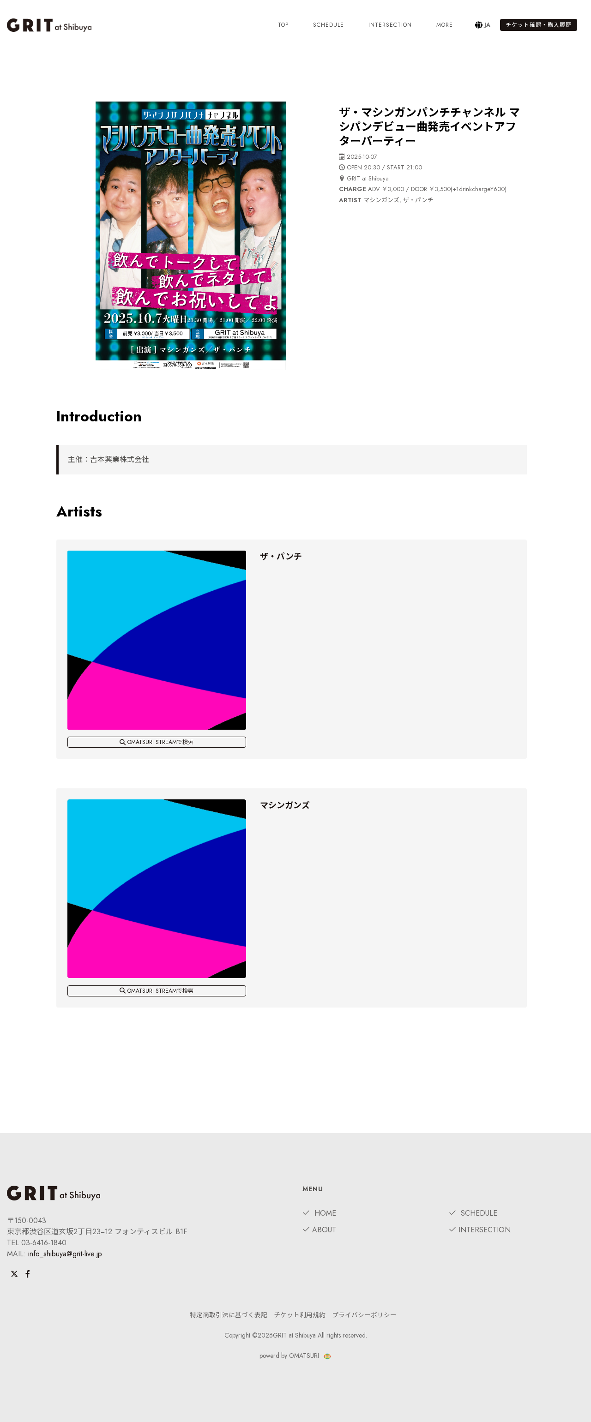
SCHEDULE (328, 25)
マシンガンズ (285, 805)
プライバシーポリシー (364, 1315)
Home (324, 1213)
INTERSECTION (390, 25)
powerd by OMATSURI (290, 1355)
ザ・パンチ (281, 557)
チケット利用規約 (300, 1315)
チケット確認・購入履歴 (539, 25)
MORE (444, 25)
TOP (283, 25)
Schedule (477, 1213)
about (324, 1229)
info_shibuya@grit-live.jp (65, 1253)
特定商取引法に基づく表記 (228, 1315)
